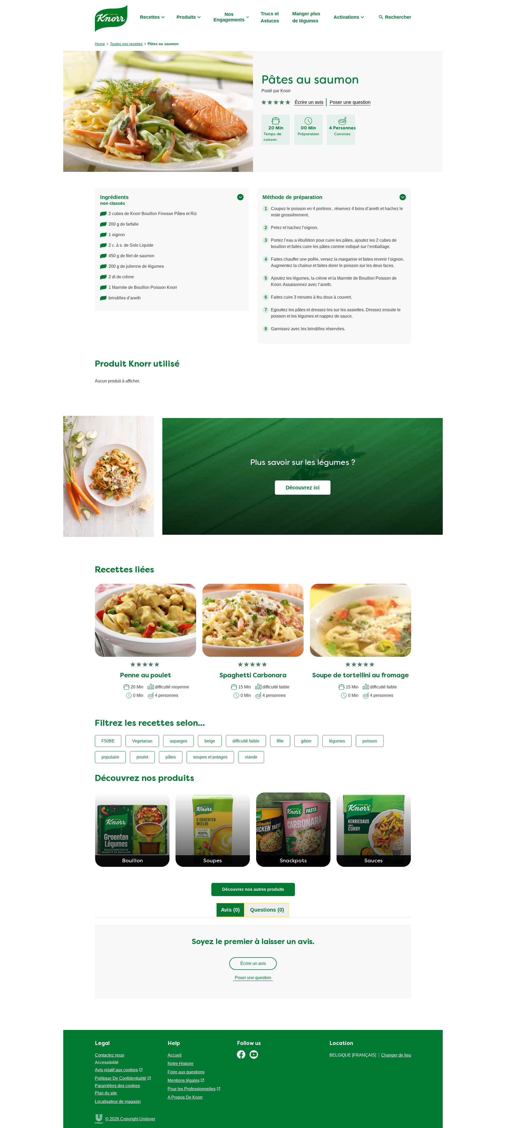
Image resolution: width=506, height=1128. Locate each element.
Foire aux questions (186, 1072)
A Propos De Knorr (185, 1097)
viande (251, 757)
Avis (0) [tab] (230, 910)
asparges (178, 741)
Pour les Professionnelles (192, 1089)
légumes (337, 741)
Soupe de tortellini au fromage (360, 676)
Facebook (241, 1054)
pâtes (171, 757)
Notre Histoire (180, 1063)
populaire (110, 757)
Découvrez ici (303, 487)
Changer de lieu (396, 1055)
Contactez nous (109, 1055)
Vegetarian (142, 741)
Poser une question (253, 977)
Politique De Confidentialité (120, 1078)
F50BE (108, 741)
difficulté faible (245, 741)
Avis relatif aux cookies (116, 1070)
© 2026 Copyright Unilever (130, 1119)
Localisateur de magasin (118, 1101)
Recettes (150, 17)
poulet (142, 757)
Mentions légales (184, 1080)
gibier (306, 741)
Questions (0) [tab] (267, 910)
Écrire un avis (253, 963)
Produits (186, 17)
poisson (369, 741)
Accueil (175, 1055)
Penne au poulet (145, 676)
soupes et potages (210, 757)
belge (210, 741)
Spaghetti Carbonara (253, 676)
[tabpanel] (253, 964)
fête (280, 741)
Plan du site (106, 1093)
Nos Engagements (229, 17)
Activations (346, 17)
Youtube (254, 1054)
